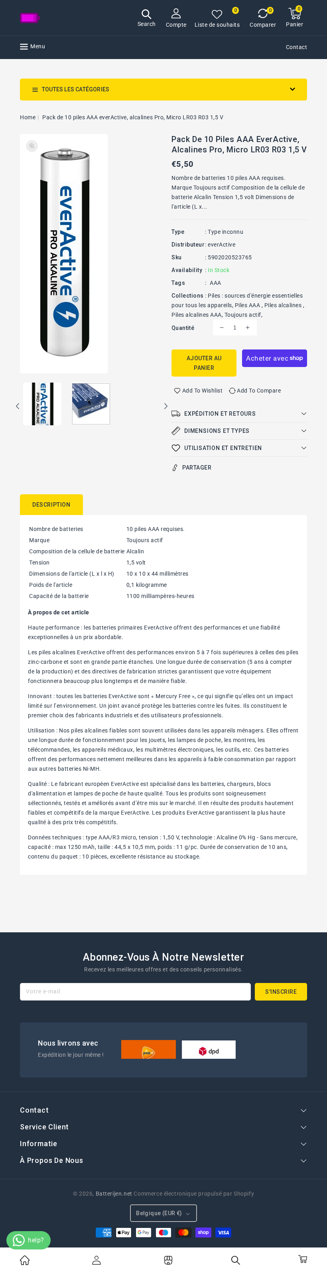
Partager (196, 467)
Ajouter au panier (204, 363)
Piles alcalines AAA (196, 315)
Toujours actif (243, 315)
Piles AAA (248, 305)
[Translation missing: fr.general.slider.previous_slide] (18, 407)
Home (27, 117)
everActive (221, 244)
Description (51, 504)
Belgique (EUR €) (159, 1213)
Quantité (182, 328)
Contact (296, 47)
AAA (215, 283)
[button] (147, 19)
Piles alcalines (283, 305)
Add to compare (259, 390)
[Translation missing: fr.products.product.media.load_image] (42, 404)
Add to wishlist (202, 390)
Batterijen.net (114, 1193)
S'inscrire (281, 992)
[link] (25, 1263)
